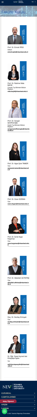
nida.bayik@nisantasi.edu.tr (18, 91)
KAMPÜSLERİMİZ (8, 397)
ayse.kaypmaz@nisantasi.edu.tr (18, 244)
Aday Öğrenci (8, 401)
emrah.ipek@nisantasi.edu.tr (18, 52)
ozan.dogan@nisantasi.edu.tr (18, 204)
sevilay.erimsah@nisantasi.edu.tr (18, 322)
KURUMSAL (6, 393)
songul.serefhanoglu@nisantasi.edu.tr (18, 129)
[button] (2, 2)
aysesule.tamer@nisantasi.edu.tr (18, 168)
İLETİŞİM (5, 408)
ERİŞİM (4, 404)
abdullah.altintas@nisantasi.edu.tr (18, 283)
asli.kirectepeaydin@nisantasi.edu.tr (18, 365)
